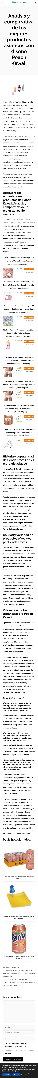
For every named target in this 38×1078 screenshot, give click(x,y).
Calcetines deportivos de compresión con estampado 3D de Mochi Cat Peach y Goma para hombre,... (19, 432)
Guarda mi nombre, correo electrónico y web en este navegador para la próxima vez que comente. (19, 1048)
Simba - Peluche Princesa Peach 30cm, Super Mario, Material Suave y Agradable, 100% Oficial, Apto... (19, 333)
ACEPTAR (6, 1075)
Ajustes (25, 1075)
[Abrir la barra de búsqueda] (2, 3)
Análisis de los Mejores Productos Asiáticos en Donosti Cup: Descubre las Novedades (19, 973)
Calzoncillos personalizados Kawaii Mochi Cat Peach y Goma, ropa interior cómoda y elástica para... (19, 384)
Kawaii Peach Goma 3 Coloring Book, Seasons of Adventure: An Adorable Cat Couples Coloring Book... (19, 261)
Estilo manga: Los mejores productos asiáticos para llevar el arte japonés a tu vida (19, 982)
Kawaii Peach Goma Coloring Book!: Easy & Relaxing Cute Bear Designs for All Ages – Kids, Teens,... (19, 285)
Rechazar (16, 1075)
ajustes (17, 1071)
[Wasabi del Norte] (20, 3)
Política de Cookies (21, 1067)
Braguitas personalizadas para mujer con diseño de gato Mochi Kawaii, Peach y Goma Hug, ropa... (19, 408)
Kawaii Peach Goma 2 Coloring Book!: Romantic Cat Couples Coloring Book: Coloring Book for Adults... (19, 309)
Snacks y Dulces (12, 967)
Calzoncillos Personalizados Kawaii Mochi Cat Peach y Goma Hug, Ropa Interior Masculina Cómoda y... (19, 360)
